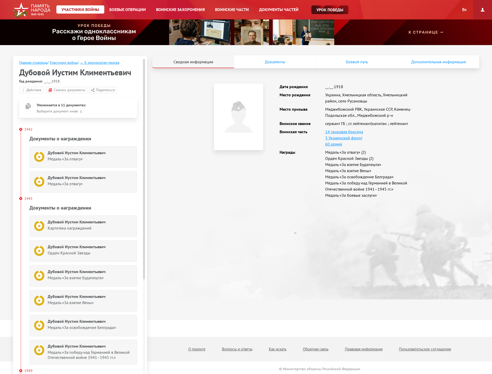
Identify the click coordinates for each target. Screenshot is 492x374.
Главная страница (33, 62)
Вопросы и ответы (237, 349)
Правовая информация (364, 349)
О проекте (197, 349)
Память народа (31, 10)
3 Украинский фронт (343, 138)
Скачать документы (69, 90)
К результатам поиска (99, 62)
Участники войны (64, 62)
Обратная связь (316, 349)
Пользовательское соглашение (425, 349)
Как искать (277, 349)
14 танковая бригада (344, 132)
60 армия (333, 144)
